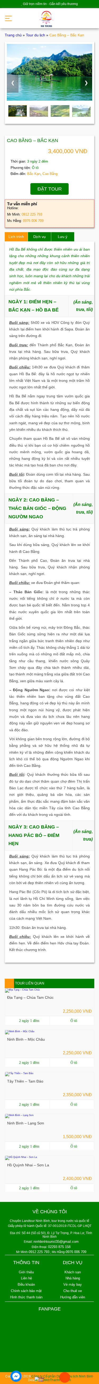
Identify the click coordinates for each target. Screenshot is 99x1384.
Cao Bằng (50, 174)
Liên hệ (26, 1278)
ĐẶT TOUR (49, 189)
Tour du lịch (35, 35)
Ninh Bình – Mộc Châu (26, 1039)
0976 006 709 (33, 221)
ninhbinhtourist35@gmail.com (56, 1242)
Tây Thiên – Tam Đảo (25, 1081)
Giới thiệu (26, 1272)
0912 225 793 (32, 214)
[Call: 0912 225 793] (64, 1377)
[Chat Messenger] (16, 1376)
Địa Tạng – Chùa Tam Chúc (30, 997)
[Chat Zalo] (40, 1380)
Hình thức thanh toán (26, 1297)
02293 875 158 (59, 1247)
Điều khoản (26, 1284)
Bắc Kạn (33, 174)
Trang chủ (13, 35)
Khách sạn (72, 1272)
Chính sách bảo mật (26, 1291)
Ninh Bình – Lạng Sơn (25, 1123)
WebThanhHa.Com (57, 1380)
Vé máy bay (72, 1284)
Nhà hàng (72, 1278)
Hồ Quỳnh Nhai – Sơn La (28, 1165)
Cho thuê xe (72, 1291)
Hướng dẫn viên (72, 1297)
